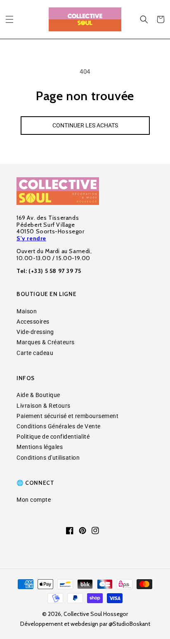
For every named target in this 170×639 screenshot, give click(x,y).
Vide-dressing (35, 332)
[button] (9, 19)
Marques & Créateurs (46, 342)
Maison (27, 311)
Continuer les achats (85, 125)
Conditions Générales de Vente (59, 426)
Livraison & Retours (44, 405)
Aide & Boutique (38, 395)
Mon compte (34, 499)
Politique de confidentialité (53, 436)
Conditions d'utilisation (48, 457)
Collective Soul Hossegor (96, 614)
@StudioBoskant (129, 623)
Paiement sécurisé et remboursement (67, 416)
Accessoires (33, 321)
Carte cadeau (35, 353)
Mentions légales (40, 447)
